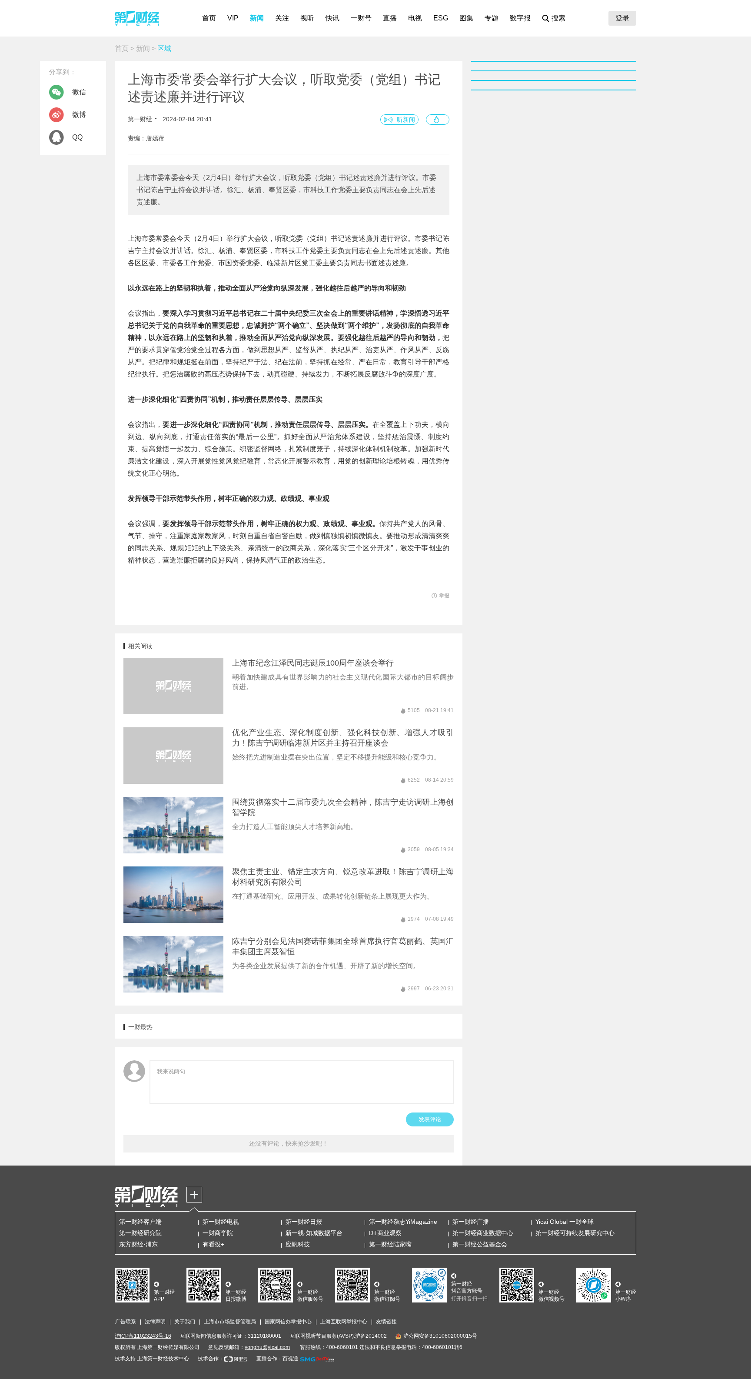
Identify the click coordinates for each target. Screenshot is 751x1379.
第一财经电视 (221, 1221)
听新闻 (406, 119)
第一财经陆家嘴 (390, 1244)
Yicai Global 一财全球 (564, 1221)
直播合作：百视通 (277, 1359)
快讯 (332, 18)
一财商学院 (218, 1232)
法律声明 (155, 1322)
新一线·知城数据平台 (314, 1232)
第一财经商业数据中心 (482, 1232)
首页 (209, 18)
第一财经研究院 (140, 1232)
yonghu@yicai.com (267, 1347)
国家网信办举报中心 (288, 1322)
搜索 (558, 18)
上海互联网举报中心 (343, 1322)
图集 (466, 18)
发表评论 (430, 1119)
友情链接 (386, 1322)
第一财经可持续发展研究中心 (575, 1232)
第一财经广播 (470, 1221)
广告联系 (125, 1322)
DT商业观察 (385, 1232)
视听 (307, 18)
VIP (233, 18)
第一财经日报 (304, 1221)
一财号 (361, 18)
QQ (77, 137)
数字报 (520, 18)
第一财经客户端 (140, 1221)
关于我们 (184, 1322)
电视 (415, 18)
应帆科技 (298, 1244)
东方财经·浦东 (138, 1244)
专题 (491, 18)
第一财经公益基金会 (479, 1244)
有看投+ (213, 1244)
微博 (79, 114)
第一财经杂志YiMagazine (403, 1221)
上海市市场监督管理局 (230, 1322)
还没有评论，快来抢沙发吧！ (288, 1143)
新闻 (257, 18)
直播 (390, 18)
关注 (282, 18)
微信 (79, 92)
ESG (440, 18)
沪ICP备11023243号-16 (143, 1336)
